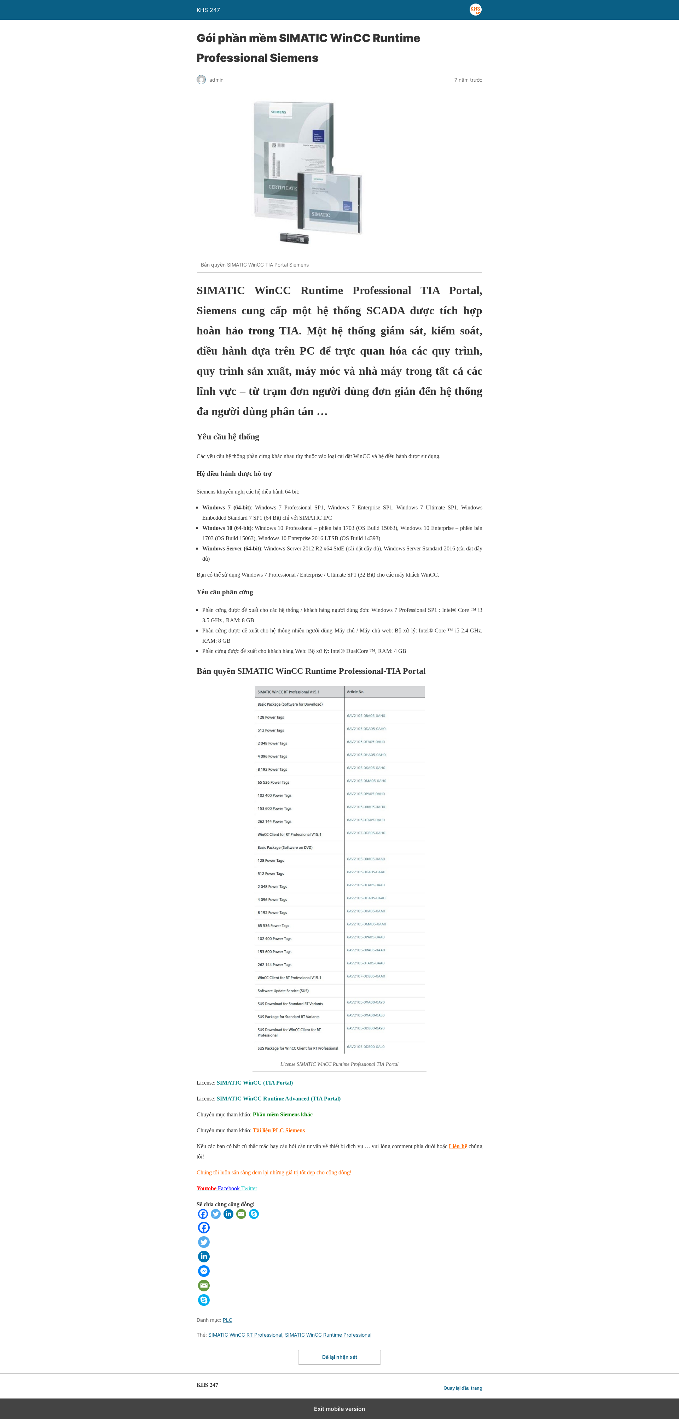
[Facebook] (203, 1216)
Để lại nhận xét (339, 1357)
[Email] (241, 1216)
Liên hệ (458, 1146)
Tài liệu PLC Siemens (279, 1130)
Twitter (249, 1188)
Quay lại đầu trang (462, 1388)
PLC (227, 1320)
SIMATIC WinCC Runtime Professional (328, 1335)
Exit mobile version (339, 1408)
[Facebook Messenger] (204, 1274)
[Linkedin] (228, 1216)
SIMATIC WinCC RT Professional (245, 1335)
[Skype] (254, 1216)
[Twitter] (215, 1216)
